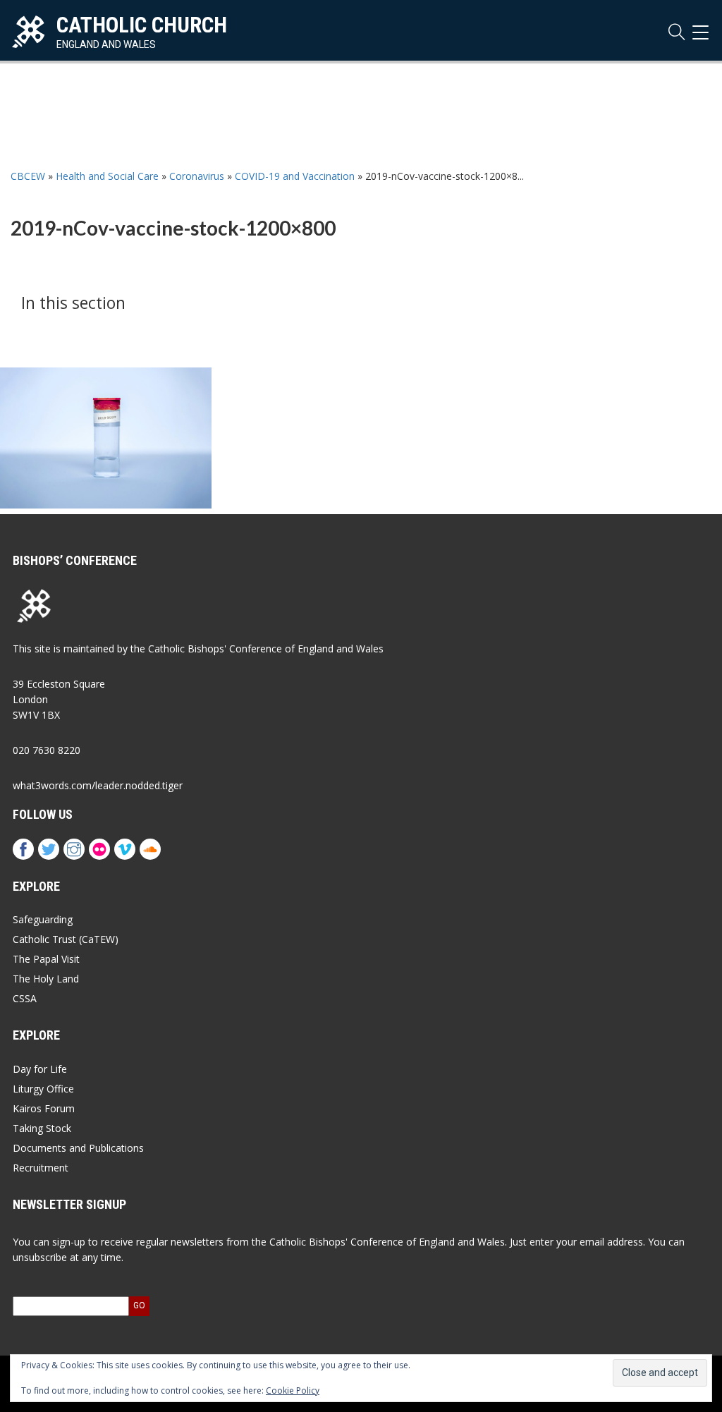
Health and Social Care (107, 176)
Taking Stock (42, 1128)
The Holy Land (46, 978)
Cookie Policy (292, 1390)
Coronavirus (196, 176)
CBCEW (28, 176)
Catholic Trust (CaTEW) (65, 939)
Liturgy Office (43, 1088)
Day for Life (40, 1069)
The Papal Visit (46, 959)
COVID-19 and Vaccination (295, 176)
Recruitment (40, 1167)
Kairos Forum (44, 1108)
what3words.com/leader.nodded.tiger (98, 785)
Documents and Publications (78, 1148)
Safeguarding (43, 919)
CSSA (25, 998)
